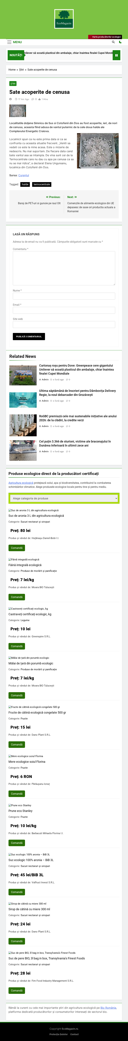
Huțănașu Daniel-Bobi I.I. (45, 538)
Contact (74, 1034)
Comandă (16, 548)
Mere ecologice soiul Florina (26, 761)
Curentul (23, 175)
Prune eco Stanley (20, 811)
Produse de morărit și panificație (39, 570)
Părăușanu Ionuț (41, 783)
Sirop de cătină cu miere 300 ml (29, 909)
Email (17, 304)
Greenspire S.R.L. (41, 636)
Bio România (108, 1007)
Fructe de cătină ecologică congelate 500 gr (37, 712)
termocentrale (42, 184)
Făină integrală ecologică (25, 565)
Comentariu (20, 249)
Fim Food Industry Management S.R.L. (53, 980)
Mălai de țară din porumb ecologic (30, 663)
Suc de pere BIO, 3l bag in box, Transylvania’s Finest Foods (46, 958)
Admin (45, 379)
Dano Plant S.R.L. (41, 734)
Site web (18, 319)
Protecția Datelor (59, 1034)
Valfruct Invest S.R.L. (43, 882)
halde (25, 184)
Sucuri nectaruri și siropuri (35, 521)
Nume (17, 290)
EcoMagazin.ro (70, 1028)
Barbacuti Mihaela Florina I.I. (47, 833)
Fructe (24, 718)
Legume (25, 620)
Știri (12, 83)
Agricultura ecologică (20, 482)
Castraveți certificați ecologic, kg (29, 614)
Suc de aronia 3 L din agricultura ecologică (36, 515)
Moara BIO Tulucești (43, 587)
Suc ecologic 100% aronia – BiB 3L (31, 860)
